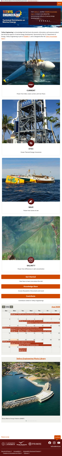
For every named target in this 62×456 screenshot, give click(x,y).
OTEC (31, 149)
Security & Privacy (6, 451)
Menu (59, 3)
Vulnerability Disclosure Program (31, 451)
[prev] (3, 307)
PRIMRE (26, 36)
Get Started (31, 277)
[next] (11, 307)
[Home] (8, 3)
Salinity (31, 266)
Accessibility (17, 451)
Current (31, 90)
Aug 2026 (56, 307)
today (7, 307)
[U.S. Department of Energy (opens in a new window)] (8, 444)
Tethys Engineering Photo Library (31, 359)
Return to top (5, 437)
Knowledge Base (31, 286)
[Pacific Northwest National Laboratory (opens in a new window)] (21, 444)
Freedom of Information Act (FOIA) (12, 453)
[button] (40, 21)
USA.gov (26, 453)
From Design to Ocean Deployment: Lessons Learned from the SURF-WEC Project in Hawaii (44, 14)
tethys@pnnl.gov (56, 446)
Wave (31, 207)
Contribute (30, 296)
